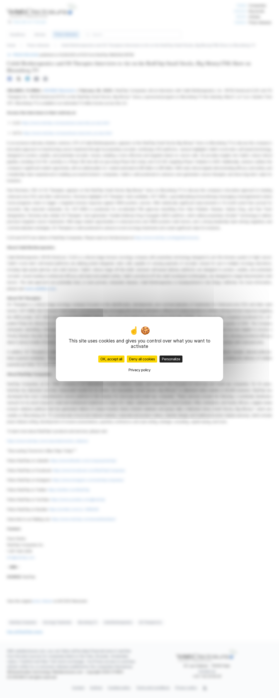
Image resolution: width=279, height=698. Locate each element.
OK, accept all (111, 359)
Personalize (171, 359)
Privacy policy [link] (139, 370)
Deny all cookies (142, 359)
